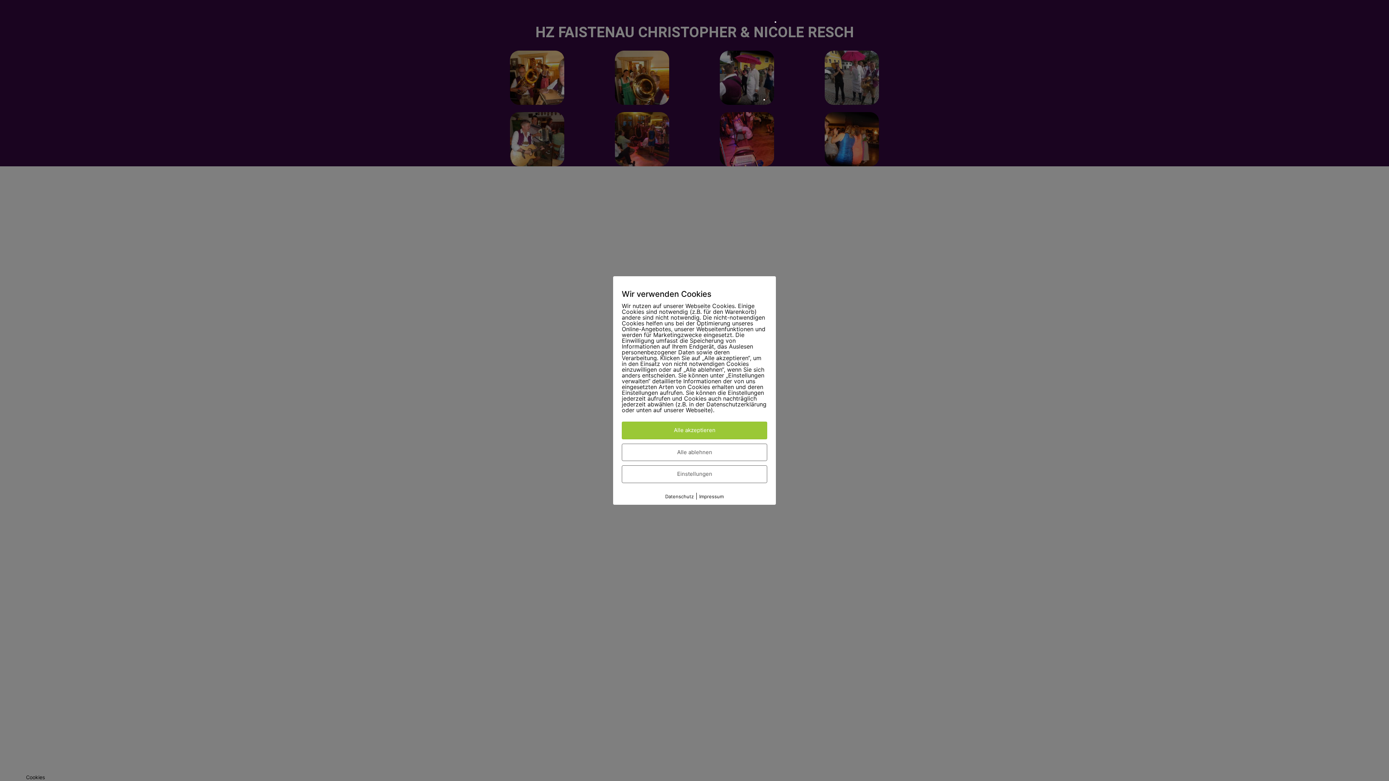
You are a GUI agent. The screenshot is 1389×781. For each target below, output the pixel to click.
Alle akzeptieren (694, 430)
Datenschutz (679, 496)
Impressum (711, 496)
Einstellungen (694, 473)
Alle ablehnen (694, 452)
